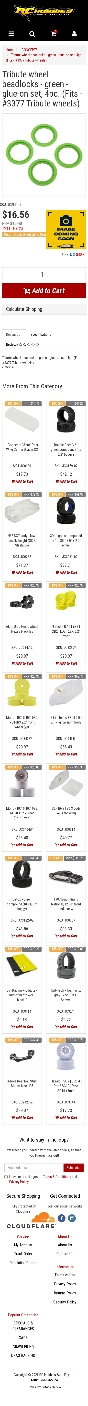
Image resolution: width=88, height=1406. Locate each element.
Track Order (23, 1253)
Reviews (12, 345)
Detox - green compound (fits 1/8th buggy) (22, 904)
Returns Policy (65, 1293)
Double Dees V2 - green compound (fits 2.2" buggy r (66, 450)
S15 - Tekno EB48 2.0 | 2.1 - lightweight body (66, 720)
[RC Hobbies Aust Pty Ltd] (44, 13)
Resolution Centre (23, 1262)
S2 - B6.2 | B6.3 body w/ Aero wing (66, 811)
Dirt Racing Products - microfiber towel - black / (22, 995)
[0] (53, 35)
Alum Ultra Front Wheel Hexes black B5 (22, 629)
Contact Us (64, 1253)
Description (14, 334)
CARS (23, 1337)
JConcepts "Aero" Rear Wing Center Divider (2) (22, 447)
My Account (23, 1245)
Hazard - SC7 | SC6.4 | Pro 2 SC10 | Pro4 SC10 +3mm (66, 1086)
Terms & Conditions (57, 1177)
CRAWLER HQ (23, 1346)
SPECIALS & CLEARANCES (23, 1326)
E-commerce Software (40, 1387)
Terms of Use (65, 1275)
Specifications (41, 334)
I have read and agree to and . (43, 1179)
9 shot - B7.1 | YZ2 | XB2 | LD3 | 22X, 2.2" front (66, 631)
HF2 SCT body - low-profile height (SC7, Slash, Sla (22, 540)
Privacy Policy (18, 1182)
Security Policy (65, 1302)
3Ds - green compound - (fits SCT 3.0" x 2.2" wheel (66, 540)
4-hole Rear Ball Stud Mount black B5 (22, 1083)
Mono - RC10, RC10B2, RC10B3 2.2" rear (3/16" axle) (22, 813)
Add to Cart (47, 290)
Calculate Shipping (24, 309)
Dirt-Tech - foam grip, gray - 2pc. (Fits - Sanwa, (66, 995)
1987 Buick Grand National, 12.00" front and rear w (66, 904)
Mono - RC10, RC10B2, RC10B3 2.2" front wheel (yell (22, 722)
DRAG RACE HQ (23, 1355)
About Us (65, 1245)
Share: (65, 254)
